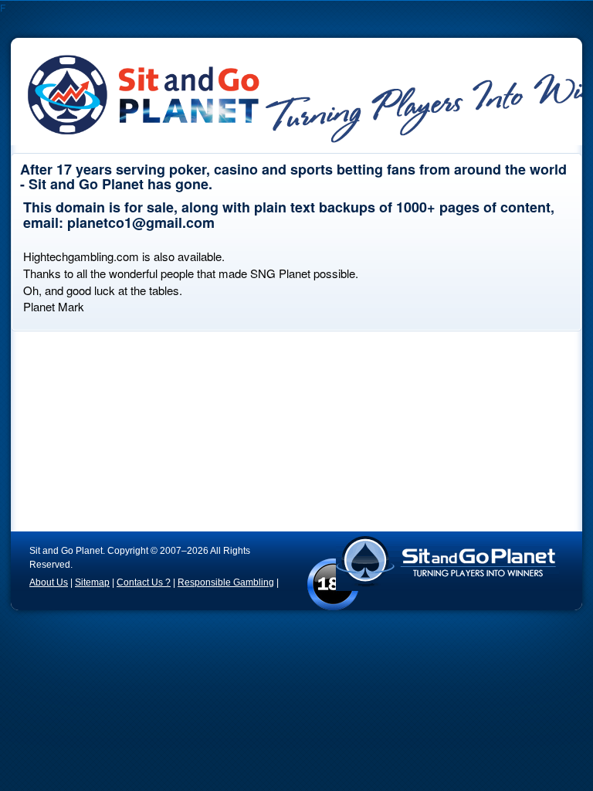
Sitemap (92, 582)
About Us (48, 582)
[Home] (164, 86)
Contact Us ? (144, 582)
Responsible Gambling (226, 582)
